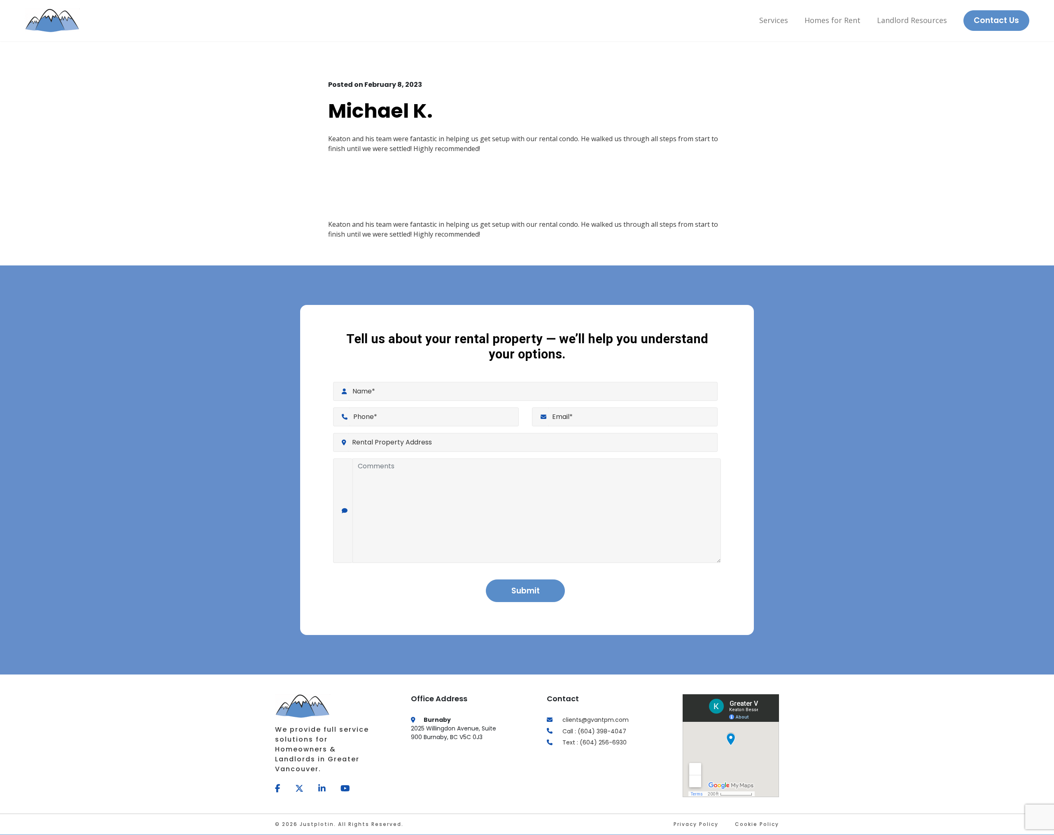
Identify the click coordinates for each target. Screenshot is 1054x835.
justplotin (317, 824)
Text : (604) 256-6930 (594, 742)
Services (773, 20)
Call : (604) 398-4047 (594, 731)
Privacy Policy (696, 824)
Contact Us (996, 20)
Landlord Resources (912, 20)
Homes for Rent (832, 20)
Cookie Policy (757, 824)
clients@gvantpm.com (595, 720)
